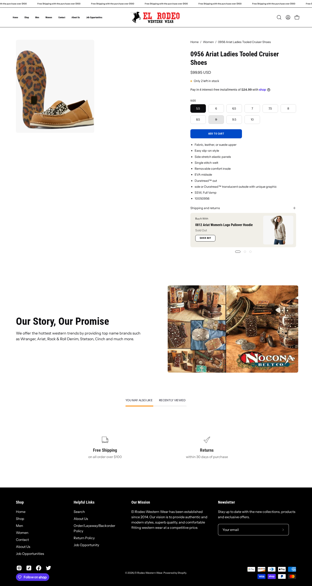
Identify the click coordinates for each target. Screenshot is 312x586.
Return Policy (84, 538)
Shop (20, 502)
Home (194, 42)
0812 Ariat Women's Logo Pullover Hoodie (224, 225)
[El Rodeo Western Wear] (156, 17)
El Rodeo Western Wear (148, 572)
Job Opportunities (30, 553)
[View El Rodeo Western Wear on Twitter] (48, 568)
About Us (23, 546)
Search (79, 512)
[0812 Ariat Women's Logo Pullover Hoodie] (278, 230)
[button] (279, 17)
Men (19, 526)
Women (208, 42)
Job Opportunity (86, 545)
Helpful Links (84, 502)
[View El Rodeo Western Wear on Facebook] (38, 568)
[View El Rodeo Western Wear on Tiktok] (29, 568)
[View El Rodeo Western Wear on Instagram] (19, 568)
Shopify (182, 572)
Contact (22, 539)
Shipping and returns (205, 208)
